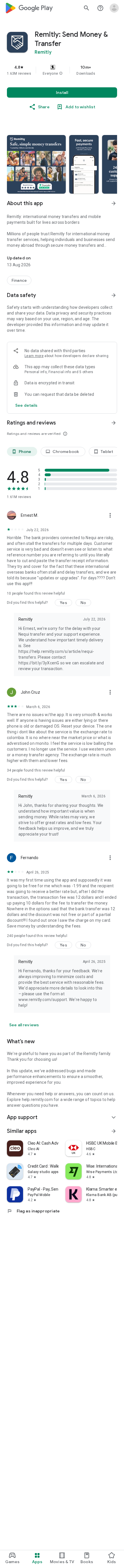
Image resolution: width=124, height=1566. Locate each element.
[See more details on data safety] (26, 405)
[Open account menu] (114, 8)
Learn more (34, 356)
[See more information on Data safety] (114, 295)
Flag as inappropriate (33, 1211)
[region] (62, 70)
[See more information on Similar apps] (114, 1131)
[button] (61, 74)
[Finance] (19, 280)
